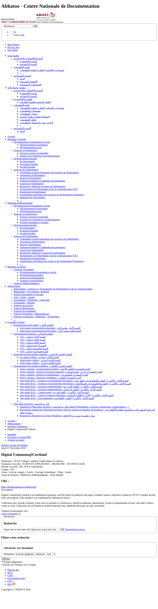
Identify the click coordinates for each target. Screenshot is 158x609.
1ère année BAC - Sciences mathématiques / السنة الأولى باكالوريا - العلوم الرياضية (61, 389)
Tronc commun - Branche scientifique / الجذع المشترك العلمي (50, 377)
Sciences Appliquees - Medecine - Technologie (36, 316)
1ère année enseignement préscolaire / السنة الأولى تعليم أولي (50, 328)
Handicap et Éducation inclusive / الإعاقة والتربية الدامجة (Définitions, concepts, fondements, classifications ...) (74, 407)
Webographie (13, 286)
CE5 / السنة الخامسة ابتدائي (34, 348)
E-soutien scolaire (16, 322)
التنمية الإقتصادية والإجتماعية (28, 58)
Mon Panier (13, 44)
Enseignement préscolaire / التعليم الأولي (34, 325)
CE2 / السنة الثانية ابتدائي (32, 339)
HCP (9, 572)
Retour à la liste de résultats (14, 445)
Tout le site (19, 35)
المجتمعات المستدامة (31, 84)
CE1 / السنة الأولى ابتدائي (33, 337)
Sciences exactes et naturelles (34, 153)
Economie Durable (29, 164)
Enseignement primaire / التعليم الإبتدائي (33, 334)
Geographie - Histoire (24, 302)
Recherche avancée (75, 529)
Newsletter (12, 50)
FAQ (9, 581)
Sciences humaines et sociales (34, 222)
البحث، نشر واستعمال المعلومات (36, 122)
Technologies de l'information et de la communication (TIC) (49, 189)
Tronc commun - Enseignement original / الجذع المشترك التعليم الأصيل (55, 369)
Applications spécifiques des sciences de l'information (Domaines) (52, 194)
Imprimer (11, 434)
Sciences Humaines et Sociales (29, 294)
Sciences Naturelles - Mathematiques (31, 314)
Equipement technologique (33, 192)
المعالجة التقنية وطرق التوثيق (35, 116)
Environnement (27, 161)
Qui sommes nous (16, 578)
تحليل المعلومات (28, 119)
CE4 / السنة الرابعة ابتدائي (33, 345)
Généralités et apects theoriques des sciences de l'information (49, 172)
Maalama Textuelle (16, 139)
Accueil (11, 136)
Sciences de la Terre (23, 305)
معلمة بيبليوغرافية (16, 87)
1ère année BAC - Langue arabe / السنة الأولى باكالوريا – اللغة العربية (54, 392)
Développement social (30, 147)
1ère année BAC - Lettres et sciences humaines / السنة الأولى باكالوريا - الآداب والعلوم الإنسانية (66, 395)
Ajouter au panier (15, 440)
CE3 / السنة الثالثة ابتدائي (32, 342)
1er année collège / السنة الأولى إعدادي (39, 357)
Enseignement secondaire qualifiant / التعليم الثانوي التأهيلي (43, 366)
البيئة (22, 78)
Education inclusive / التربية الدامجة (31, 404)
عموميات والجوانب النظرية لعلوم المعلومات (42, 70)
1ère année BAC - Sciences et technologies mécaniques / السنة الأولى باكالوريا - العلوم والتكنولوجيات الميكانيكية (75, 383)
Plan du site (13, 47)
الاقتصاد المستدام (28, 81)
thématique (9, 554)
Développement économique (34, 145)
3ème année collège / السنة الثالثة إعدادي (40, 363)
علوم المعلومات (22, 67)
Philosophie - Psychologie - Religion (31, 291)
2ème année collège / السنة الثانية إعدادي (40, 360)
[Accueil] (18, 22)
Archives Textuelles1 (24, 269)
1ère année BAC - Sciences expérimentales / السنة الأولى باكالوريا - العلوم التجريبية (61, 386)
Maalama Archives (16, 266)
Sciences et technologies (25, 150)
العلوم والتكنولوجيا (23, 99)
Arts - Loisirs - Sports (24, 297)
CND (10, 575)
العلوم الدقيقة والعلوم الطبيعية (35, 102)
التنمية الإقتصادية (28, 61)
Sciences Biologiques (24, 308)
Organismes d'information (32, 175)
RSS (9, 584)
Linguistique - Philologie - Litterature (32, 300)
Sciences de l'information (26, 169)
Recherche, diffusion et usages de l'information (42, 186)
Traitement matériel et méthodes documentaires (42, 181)
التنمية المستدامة (22, 76)
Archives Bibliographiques (27, 283)
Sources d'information (30, 178)
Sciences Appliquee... (17, 426)
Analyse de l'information (32, 183)
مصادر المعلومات (28, 114)
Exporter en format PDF (19, 437)
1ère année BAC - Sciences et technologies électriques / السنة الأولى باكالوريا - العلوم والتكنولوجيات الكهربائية (74, 380)
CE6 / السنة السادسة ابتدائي (34, 351)
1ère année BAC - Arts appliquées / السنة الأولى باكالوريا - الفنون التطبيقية (57, 398)
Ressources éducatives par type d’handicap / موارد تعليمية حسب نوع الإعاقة (57, 415)
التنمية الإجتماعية (28, 64)
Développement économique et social (32, 142)
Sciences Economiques (25, 311)
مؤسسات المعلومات (30, 111)
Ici (15, 32)
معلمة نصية (13, 55)
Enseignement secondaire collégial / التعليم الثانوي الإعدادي (43, 354)
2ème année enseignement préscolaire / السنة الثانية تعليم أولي (50, 331)
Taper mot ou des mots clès (17, 529)
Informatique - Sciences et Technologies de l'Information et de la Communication (53, 289)
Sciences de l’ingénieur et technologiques (40, 156)
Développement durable (25, 158)
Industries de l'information (32, 197)
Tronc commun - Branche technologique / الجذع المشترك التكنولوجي (54, 375)
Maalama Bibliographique (20, 203)
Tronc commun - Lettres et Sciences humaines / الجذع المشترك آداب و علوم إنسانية (61, 372)
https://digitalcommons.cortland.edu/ (18, 487)
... (21, 73)
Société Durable (27, 167)
